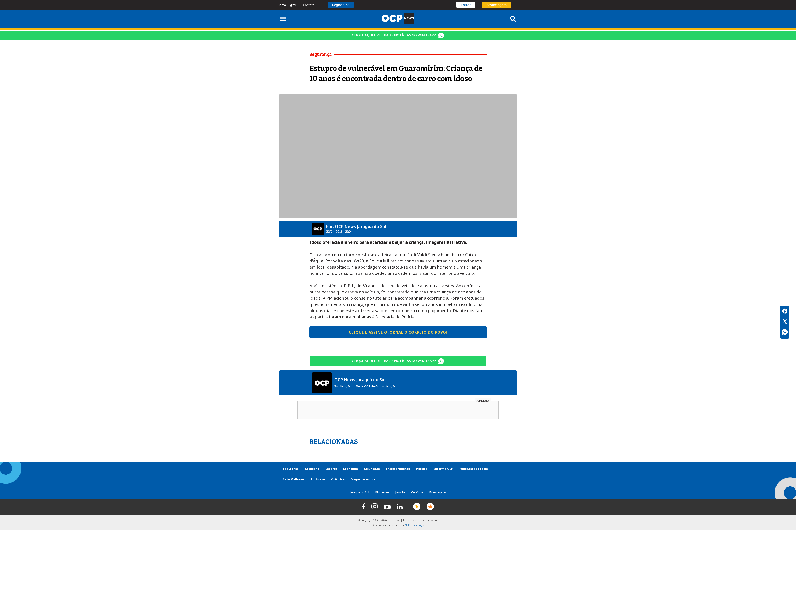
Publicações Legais (473, 469)
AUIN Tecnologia (414, 525)
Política (421, 469)
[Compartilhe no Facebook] (785, 311)
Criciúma (417, 492)
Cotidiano (312, 469)
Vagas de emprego (365, 479)
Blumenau (382, 492)
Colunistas (372, 469)
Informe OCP (443, 469)
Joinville (400, 492)
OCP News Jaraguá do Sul (360, 226)
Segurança (291, 469)
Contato (308, 5)
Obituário (338, 479)
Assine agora (497, 4)
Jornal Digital (287, 5)
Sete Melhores (294, 479)
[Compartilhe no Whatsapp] (785, 332)
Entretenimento (398, 469)
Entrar (466, 4)
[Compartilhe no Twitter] (785, 322)
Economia (350, 469)
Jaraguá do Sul (359, 492)
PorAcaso (318, 479)
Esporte (331, 469)
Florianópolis (437, 492)
